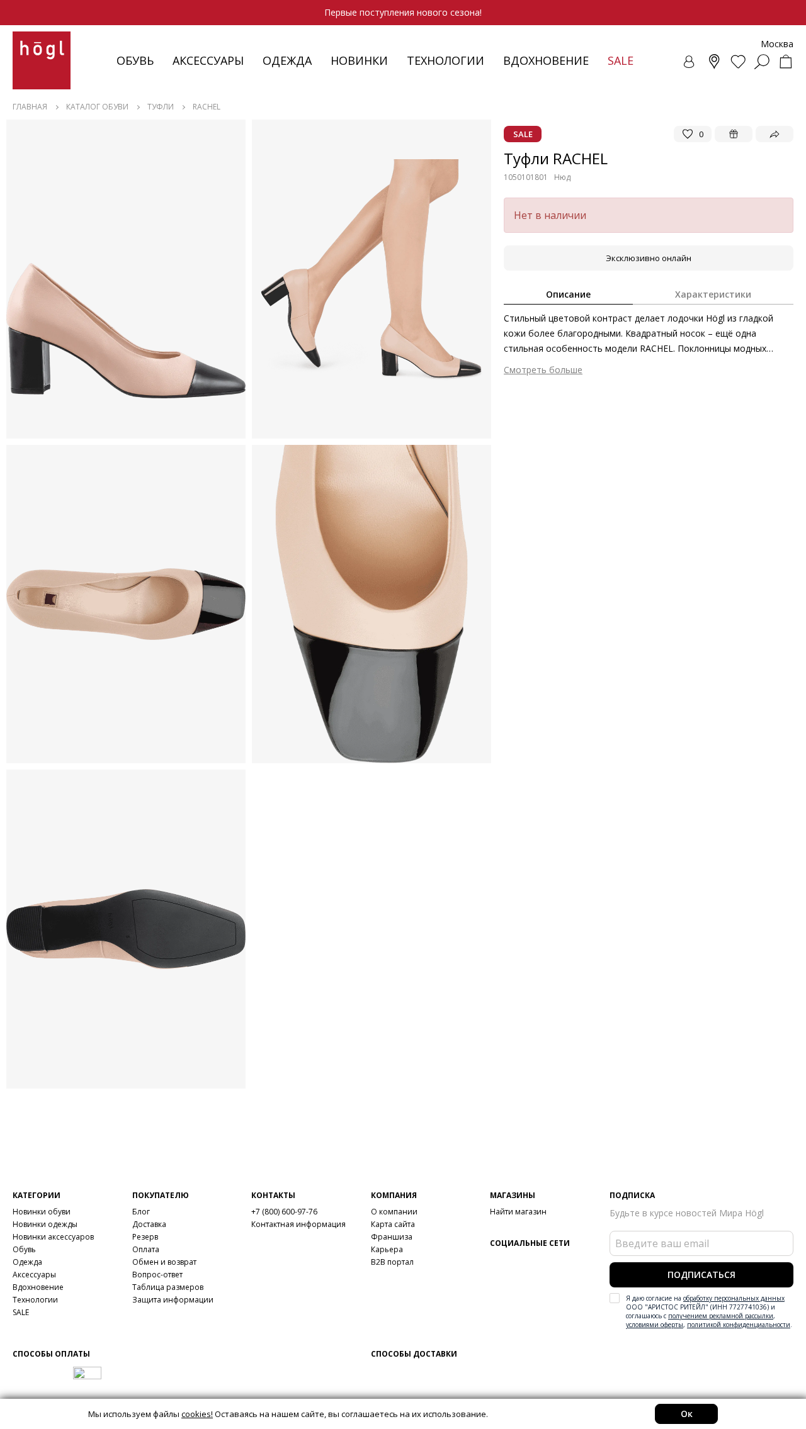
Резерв (145, 1236)
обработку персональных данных (734, 1298)
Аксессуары (208, 60)
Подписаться (701, 1274)
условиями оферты (654, 1324)
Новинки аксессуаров (53, 1236)
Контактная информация (298, 1224)
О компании (394, 1211)
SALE (21, 1312)
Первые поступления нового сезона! (403, 12)
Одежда (287, 60)
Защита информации (172, 1299)
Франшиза (391, 1236)
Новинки (359, 60)
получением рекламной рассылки (720, 1315)
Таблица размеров (167, 1287)
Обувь (135, 60)
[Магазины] (714, 61)
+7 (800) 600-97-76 (284, 1211)
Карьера (387, 1249)
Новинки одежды (45, 1224)
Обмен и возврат (164, 1262)
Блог (141, 1211)
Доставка (149, 1224)
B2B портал (392, 1262)
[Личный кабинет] (690, 61)
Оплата (145, 1249)
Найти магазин (518, 1211)
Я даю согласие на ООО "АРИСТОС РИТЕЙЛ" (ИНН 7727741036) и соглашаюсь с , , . (709, 1311)
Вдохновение (546, 60)
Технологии (35, 1299)
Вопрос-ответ (157, 1274)
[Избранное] (738, 61)
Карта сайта (393, 1224)
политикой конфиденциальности (738, 1324)
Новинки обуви (42, 1211)
